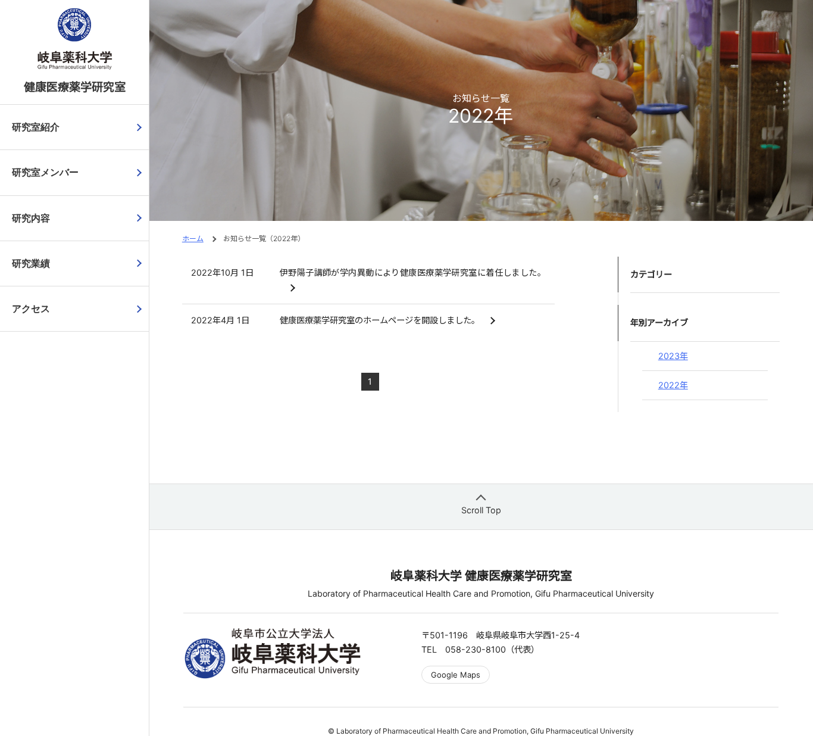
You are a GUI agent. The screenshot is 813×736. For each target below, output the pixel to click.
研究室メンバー (45, 172)
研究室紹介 (36, 127)
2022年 (673, 385)
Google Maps (455, 674)
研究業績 (31, 263)
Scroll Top (481, 510)
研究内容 (31, 218)
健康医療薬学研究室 (75, 87)
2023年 (673, 356)
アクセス (31, 308)
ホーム (193, 238)
